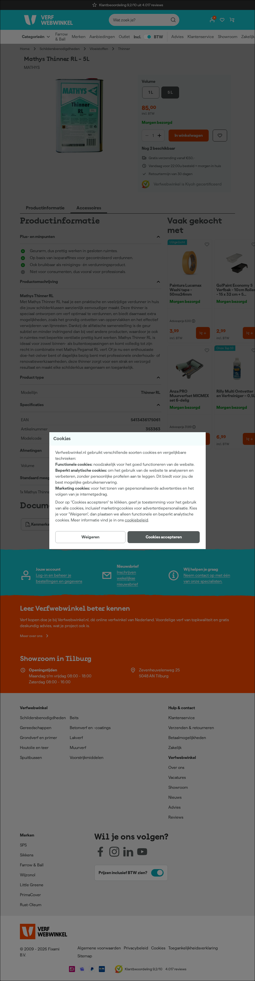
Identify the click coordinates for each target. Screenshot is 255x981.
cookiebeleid (136, 520)
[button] (164, 537)
